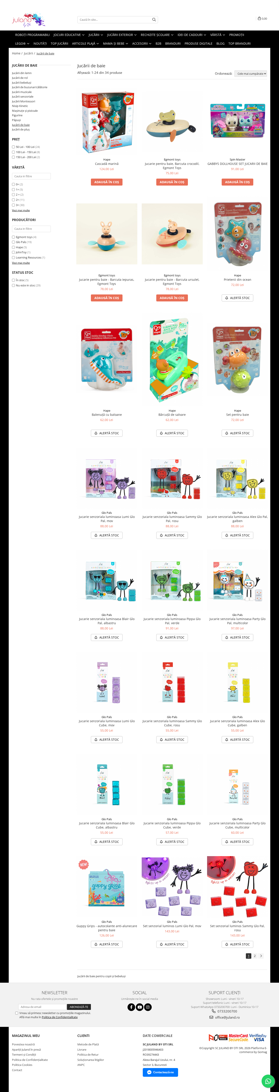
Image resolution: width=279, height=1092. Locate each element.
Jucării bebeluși (21, 83)
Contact (17, 1070)
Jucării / (30, 53)
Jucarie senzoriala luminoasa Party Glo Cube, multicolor (237, 825)
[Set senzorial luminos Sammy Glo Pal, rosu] (237, 887)
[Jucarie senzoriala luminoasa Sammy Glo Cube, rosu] (172, 682)
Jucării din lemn (22, 73)
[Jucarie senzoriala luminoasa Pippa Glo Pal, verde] (172, 580)
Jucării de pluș (21, 129)
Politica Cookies (22, 1065)
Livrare (81, 1049)
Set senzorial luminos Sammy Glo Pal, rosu (237, 928)
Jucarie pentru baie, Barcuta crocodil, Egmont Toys (172, 166)
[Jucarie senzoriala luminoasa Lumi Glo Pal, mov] (106, 478)
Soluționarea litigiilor (90, 1060)
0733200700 (227, 1011)
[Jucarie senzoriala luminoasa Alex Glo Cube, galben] (237, 682)
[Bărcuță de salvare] (172, 359)
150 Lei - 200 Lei (26, 157)
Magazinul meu (26, 1035)
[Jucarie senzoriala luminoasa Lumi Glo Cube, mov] (106, 682)
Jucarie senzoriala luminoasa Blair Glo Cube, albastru (106, 825)
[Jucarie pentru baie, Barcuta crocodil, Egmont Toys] (172, 121)
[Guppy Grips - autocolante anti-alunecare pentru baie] (106, 886)
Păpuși (16, 120)
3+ (17, 205)
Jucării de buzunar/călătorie (29, 87)
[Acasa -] (34, 19)
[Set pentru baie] (237, 359)
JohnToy (21, 252)
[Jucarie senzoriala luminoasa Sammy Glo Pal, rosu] (172, 478)
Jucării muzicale (22, 92)
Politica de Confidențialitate (30, 1060)
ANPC (81, 1065)
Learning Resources (28, 257)
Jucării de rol (20, 78)
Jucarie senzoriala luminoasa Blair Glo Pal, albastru (106, 621)
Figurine (17, 115)
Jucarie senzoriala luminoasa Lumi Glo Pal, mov (107, 519)
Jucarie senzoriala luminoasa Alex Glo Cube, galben (237, 723)
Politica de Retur (88, 1055)
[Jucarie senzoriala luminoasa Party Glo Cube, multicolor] (237, 784)
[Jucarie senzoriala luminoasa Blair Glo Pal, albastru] (106, 580)
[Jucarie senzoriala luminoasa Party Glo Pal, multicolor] (237, 580)
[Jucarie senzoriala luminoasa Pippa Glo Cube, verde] (172, 784)
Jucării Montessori (23, 101)
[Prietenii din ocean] (237, 233)
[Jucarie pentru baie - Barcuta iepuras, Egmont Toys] (106, 233)
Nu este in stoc (25, 285)
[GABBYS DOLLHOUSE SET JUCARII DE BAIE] (237, 121)
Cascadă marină (107, 164)
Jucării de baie (21, 125)
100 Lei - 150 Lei (26, 152)
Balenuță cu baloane (107, 414)
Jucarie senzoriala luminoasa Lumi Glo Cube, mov (107, 723)
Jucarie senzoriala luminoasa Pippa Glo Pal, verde (172, 621)
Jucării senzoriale (22, 96)
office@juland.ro (227, 1017)
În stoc (20, 280)
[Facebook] (131, 1007)
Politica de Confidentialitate (60, 1017)
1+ (17, 189)
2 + (18, 194)
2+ (17, 200)
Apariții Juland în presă (26, 1049)
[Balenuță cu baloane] (106, 359)
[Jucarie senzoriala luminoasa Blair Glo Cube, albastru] (106, 784)
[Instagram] (148, 1007)
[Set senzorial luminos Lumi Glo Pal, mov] (172, 886)
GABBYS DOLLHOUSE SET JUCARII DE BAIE (238, 164)
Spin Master (237, 159)
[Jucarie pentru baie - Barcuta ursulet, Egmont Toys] (172, 233)
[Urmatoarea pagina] (261, 956)
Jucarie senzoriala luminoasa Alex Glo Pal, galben (237, 519)
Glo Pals (21, 242)
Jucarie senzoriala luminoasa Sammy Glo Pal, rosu (172, 519)
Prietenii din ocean (237, 279)
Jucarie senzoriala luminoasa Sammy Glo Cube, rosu (172, 723)
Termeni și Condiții (24, 1055)
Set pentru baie (237, 414)
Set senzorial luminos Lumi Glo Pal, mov (172, 926)
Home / (17, 53)
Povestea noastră (23, 1044)
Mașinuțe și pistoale (25, 111)
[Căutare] (154, 19)
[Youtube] (139, 1007)
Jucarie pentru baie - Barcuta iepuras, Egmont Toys (106, 281)
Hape (19, 247)
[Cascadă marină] (106, 122)
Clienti (83, 1035)
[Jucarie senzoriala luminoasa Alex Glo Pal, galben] (237, 478)
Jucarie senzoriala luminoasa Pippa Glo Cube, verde (172, 825)
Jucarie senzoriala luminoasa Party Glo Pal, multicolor (237, 621)
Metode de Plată (88, 1044)
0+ (17, 184)
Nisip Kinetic (20, 106)
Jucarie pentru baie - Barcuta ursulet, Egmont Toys (172, 281)
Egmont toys (24, 237)
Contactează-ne (163, 1072)
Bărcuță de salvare (172, 414)
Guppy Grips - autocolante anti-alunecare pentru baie (107, 928)
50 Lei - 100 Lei (25, 147)
